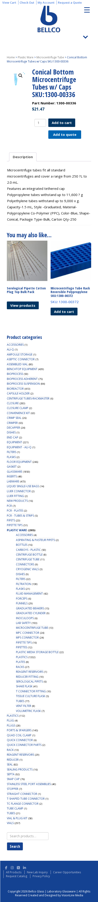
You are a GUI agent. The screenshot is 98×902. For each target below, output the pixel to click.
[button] (20, 76)
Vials (10, 823)
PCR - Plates (15, 511)
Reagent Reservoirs (29, 672)
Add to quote (64, 134)
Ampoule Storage (19, 354)
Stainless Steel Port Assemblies (29, 784)
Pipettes (21, 647)
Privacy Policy (41, 876)
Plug (10, 720)
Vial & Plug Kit (17, 818)
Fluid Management (29, 593)
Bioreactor (15, 389)
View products (22, 305)
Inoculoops (25, 618)
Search (15, 846)
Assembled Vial (17, 364)
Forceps (21, 598)
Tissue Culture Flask (30, 696)
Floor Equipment (19, 462)
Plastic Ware (26, 57)
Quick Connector (20, 740)
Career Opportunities (67, 872)
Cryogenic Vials (27, 569)
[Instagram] (12, 867)
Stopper (12, 789)
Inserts (12, 476)
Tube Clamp (15, 808)
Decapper (13, 428)
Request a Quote (70, 2)
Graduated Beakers (30, 608)
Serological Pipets (29, 681)
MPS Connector (27, 637)
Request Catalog (16, 876)
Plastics (22, 657)
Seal (10, 764)
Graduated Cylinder (31, 613)
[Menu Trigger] (87, 9)
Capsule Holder (18, 393)
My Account (46, 2)
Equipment (14, 442)
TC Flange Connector (23, 804)
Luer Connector (19, 491)
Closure (13, 403)
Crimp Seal (14, 418)
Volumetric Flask (28, 711)
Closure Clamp (17, 408)
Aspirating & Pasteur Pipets (35, 540)
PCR (9, 506)
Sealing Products (20, 769)
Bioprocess (15, 374)
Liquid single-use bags (23, 486)
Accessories (15, 345)
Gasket (12, 467)
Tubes (20, 701)
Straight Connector (22, 794)
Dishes (11, 432)
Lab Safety (23, 623)
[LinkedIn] (24, 867)
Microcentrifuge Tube (50, 57)
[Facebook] (6, 867)
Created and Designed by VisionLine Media (55, 895)
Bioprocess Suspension (23, 384)
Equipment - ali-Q (19, 447)
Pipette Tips (15, 525)
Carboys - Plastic (28, 550)
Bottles (21, 545)
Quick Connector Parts (24, 745)
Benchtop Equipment (22, 369)
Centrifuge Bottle (29, 555)
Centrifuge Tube (27, 559)
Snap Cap (13, 779)
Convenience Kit (18, 413)
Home (11, 57)
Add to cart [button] (64, 311)
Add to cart (62, 122)
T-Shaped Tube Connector (26, 799)
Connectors (25, 564)
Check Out (27, 2)
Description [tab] (23, 157)
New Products (17, 501)
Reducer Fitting (27, 677)
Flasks (11, 457)
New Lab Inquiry (37, 872)
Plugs (11, 725)
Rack (10, 750)
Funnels (22, 603)
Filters (11, 452)
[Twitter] (18, 867)
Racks (20, 667)
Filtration (23, 584)
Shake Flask (24, 686)
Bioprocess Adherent (22, 379)
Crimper (12, 423)
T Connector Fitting (31, 691)
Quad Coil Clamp (19, 735)
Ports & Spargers (19, 730)
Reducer (13, 760)
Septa (11, 774)
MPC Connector (27, 633)
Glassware (14, 472)
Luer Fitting (15, 496)
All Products (13, 872)
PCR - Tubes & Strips (20, 516)
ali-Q (10, 349)
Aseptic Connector (21, 359)
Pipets (11, 520)
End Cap (12, 437)
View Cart (9, 2)
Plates (20, 662)
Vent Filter (23, 706)
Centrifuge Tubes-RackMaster (28, 398)
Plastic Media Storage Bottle (37, 652)
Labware (13, 481)
